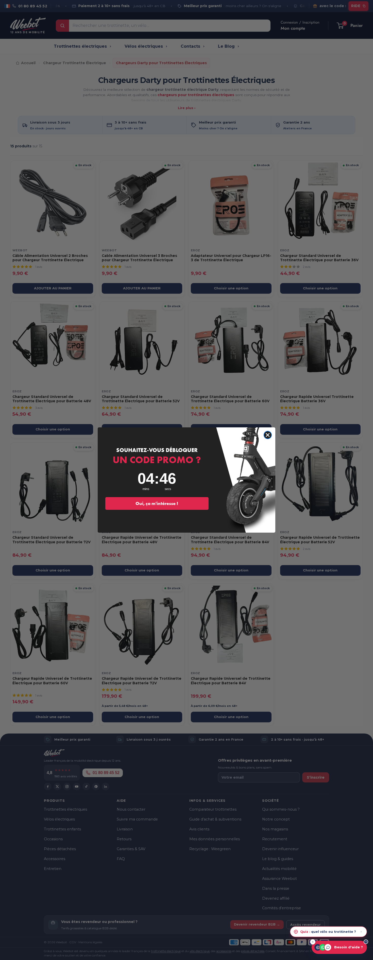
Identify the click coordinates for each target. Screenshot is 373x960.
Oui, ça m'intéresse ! (156, 503)
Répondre (352, 932)
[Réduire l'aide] (312, 942)
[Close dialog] (268, 435)
